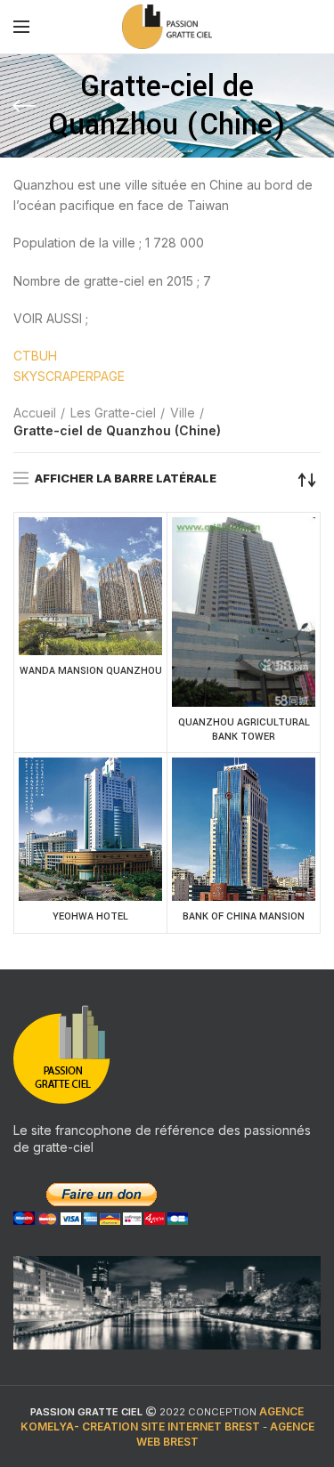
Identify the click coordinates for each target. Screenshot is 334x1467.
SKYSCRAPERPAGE (69, 376)
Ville (182, 412)
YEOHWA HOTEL (90, 916)
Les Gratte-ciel (113, 412)
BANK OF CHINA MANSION (244, 916)
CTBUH (35, 355)
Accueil (34, 412)
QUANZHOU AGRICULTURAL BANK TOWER (244, 729)
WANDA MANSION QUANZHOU (91, 670)
